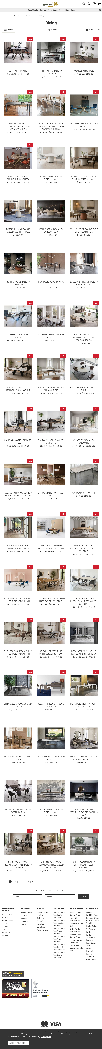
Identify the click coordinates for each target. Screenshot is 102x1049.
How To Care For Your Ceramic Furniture (59, 931)
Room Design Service (91, 944)
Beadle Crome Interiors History (7, 919)
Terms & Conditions (90, 955)
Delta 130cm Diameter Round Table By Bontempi (18, 547)
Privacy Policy (91, 959)
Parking (89, 932)
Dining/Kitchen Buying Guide (75, 930)
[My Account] (94, 3)
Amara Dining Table (84, 71)
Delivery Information (90, 949)
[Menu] (3, 3)
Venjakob (40, 924)
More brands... (42, 930)
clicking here (46, 1036)
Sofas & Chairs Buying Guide (75, 913)
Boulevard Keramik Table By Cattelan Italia (84, 283)
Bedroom (24, 918)
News (4, 929)
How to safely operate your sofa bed (76, 948)
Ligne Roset (41, 927)
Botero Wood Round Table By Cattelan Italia (84, 230)
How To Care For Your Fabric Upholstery (59, 915)
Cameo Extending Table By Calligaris (51, 441)
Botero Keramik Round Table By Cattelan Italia (18, 230)
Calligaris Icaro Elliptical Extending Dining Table (18, 389)
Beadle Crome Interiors (42, 913)
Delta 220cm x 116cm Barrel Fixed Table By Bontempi (51, 599)
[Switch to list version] (96, 29)
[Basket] (99, 3)
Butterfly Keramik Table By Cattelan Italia (51, 336)
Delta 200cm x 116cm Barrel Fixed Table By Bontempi (18, 599)
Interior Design (91, 926)
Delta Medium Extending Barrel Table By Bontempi (83, 652)
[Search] (83, 3)
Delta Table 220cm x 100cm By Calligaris (83, 705)
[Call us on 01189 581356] (89, 3)
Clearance (24, 921)
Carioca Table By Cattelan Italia (51, 494)
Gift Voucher (90, 929)
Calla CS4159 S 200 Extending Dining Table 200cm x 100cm (84, 337)
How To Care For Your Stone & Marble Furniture (59, 947)
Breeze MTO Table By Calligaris (18, 336)
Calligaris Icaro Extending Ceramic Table (51, 389)
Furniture (24, 915)
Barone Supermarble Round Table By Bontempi (18, 177)
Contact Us (6, 926)
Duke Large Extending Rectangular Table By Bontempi (84, 865)
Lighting (23, 924)
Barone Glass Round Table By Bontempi (84, 125)
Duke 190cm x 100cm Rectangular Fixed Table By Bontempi (50, 865)
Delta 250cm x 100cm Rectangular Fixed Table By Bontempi (83, 601)
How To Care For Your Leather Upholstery (59, 955)
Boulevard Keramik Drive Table (51, 283)
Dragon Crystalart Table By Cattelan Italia (51, 758)
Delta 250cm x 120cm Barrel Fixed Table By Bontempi (18, 652)
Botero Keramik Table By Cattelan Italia (51, 230)
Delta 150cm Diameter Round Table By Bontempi (51, 547)
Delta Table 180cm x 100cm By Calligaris (51, 705)
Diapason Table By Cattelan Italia (18, 758)
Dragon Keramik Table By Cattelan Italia (18, 811)
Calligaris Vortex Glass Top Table (18, 441)
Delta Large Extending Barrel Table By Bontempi (51, 652)
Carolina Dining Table (83, 493)
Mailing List (6, 932)
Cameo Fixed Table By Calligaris (83, 441)
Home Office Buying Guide (75, 919)
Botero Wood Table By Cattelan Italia (18, 283)
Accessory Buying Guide (76, 924)
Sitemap (5, 935)
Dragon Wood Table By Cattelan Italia (51, 811)
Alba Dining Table (18, 71)
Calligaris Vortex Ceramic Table (83, 389)
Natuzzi (40, 921)
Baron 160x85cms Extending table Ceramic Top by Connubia (18, 126)
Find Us (4, 923)
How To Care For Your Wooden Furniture (59, 923)
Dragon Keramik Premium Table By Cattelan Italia (83, 758)
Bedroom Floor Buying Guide (75, 935)
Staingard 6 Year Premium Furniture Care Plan (92, 920)
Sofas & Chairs (26, 912)
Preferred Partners (8, 915)
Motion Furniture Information (76, 941)
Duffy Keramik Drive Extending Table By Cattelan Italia (84, 812)
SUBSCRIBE (83, 897)
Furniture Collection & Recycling (90, 937)
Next (38, 881)
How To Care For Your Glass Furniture (59, 939)
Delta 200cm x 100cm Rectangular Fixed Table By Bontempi (83, 548)
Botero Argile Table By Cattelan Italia (51, 177)
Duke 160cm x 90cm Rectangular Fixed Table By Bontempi (18, 865)
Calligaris (40, 918)
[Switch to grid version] (87, 29)
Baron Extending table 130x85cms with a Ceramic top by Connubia (51, 126)
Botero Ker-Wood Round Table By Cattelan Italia (84, 177)
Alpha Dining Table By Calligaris (51, 72)
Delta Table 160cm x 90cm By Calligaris (18, 705)
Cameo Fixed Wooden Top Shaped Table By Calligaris (18, 494)
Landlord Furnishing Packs (92, 913)
